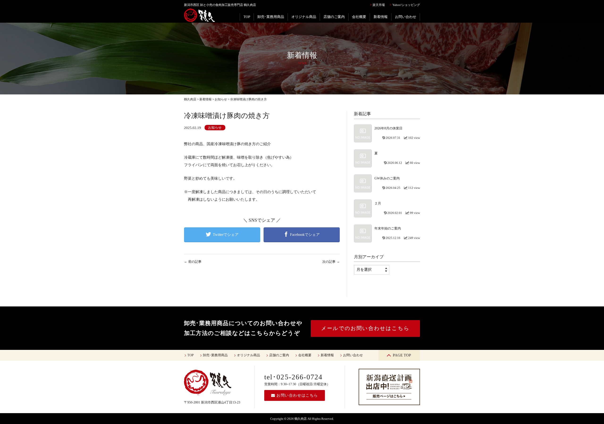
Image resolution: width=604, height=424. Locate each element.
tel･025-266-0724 (293, 377)
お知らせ (215, 127)
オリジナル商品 (303, 17)
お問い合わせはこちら (296, 395)
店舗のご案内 (334, 17)
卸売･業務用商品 (270, 17)
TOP (246, 17)
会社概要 (359, 17)
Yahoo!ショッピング (406, 5)
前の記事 (192, 261)
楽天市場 (379, 5)
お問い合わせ (405, 17)
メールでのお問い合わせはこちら (365, 328)
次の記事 (331, 261)
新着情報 (380, 17)
